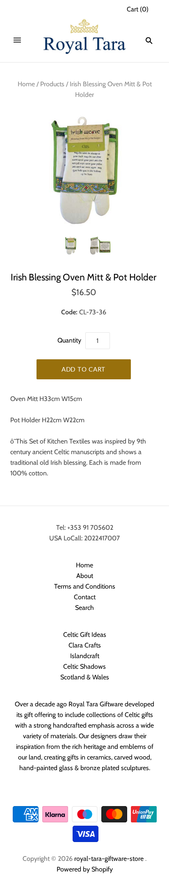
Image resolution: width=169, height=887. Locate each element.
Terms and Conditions (84, 586)
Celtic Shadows (84, 666)
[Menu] (17, 40)
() (137, 9)
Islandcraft (84, 656)
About (84, 576)
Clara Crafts (85, 645)
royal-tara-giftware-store (109, 858)
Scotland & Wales (84, 677)
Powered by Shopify (85, 869)
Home (26, 84)
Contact (85, 597)
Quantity (69, 340)
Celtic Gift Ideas (84, 634)
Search (84, 607)
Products (52, 84)
